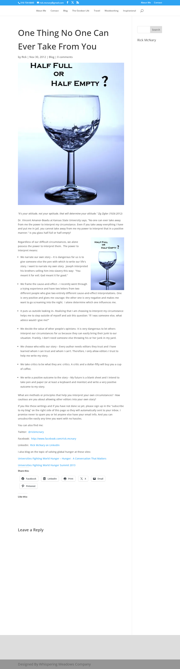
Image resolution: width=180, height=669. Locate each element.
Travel (97, 11)
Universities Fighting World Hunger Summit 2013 (46, 465)
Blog (65, 11)
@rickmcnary (36, 432)
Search (156, 29)
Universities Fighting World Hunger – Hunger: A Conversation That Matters (62, 458)
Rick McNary (146, 40)
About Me (146, 3)
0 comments (65, 57)
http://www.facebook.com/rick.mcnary (53, 438)
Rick (24, 57)
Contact (158, 3)
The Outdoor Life (80, 11)
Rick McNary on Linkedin (45, 445)
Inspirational (129, 11)
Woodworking (111, 11)
